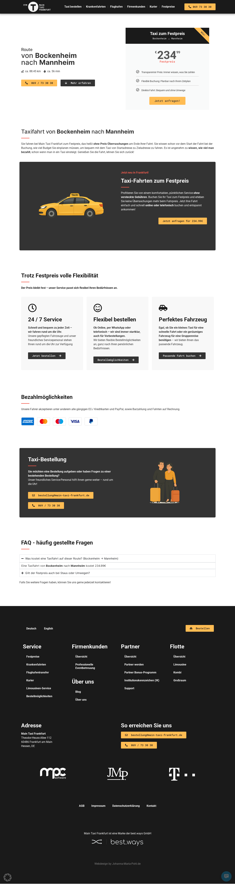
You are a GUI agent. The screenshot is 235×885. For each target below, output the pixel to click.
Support (129, 688)
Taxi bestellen (73, 6)
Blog (78, 691)
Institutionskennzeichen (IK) (141, 680)
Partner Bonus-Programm (140, 672)
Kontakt (151, 805)
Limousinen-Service (38, 688)
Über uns (81, 699)
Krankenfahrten (96, 6)
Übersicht (81, 656)
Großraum (179, 680)
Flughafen (116, 6)
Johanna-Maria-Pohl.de (126, 863)
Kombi (177, 672)
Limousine (179, 664)
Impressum (98, 805)
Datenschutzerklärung (126, 805)
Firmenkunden (136, 6)
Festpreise (168, 6)
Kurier (153, 6)
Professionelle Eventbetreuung (85, 666)
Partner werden (134, 664)
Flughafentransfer (37, 672)
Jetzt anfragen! (167, 101)
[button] (7, 877)
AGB (81, 805)
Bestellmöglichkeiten (39, 696)
